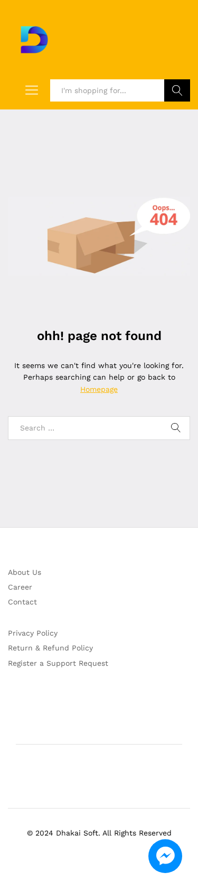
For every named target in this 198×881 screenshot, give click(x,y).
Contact (22, 602)
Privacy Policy (33, 633)
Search (177, 90)
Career (20, 587)
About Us (24, 572)
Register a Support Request (58, 663)
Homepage (99, 389)
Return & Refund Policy (50, 648)
